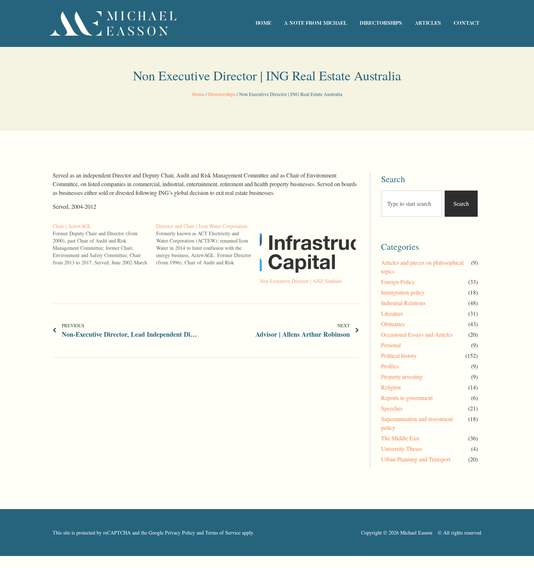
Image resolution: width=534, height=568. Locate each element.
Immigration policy (403, 292)
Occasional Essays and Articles (417, 334)
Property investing (401, 376)
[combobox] (411, 204)
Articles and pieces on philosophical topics (422, 267)
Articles (428, 23)
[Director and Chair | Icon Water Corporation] (208, 244)
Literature (392, 313)
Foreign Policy (398, 281)
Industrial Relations (403, 303)
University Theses (401, 448)
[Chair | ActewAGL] (104, 244)
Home (263, 23)
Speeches (391, 408)
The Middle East (400, 438)
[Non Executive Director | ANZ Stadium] (308, 250)
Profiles (390, 366)
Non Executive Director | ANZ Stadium (301, 280)
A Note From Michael (315, 23)
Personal (391, 345)
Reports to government (407, 397)
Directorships (381, 23)
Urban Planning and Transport (415, 459)
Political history (399, 355)
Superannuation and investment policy (417, 423)
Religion (391, 387)
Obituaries (393, 324)
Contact (467, 23)
